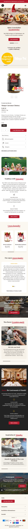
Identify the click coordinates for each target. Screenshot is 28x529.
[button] (18, 130)
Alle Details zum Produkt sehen (9, 150)
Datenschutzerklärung (13, 489)
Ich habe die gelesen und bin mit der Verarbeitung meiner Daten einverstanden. (15, 490)
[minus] (3, 130)
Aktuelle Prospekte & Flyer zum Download (14, 460)
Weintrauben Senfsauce (20, 244)
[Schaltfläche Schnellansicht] (11, 238)
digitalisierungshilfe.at (14, 526)
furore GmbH (12, 525)
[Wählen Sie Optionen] (11, 241)
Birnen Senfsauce (7, 244)
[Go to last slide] (12, 97)
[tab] (12, 43)
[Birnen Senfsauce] (7, 236)
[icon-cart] (25, 5)
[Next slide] (16, 97)
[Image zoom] (14, 82)
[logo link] (7, 59)
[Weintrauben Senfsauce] (21, 236)
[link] (8, 501)
